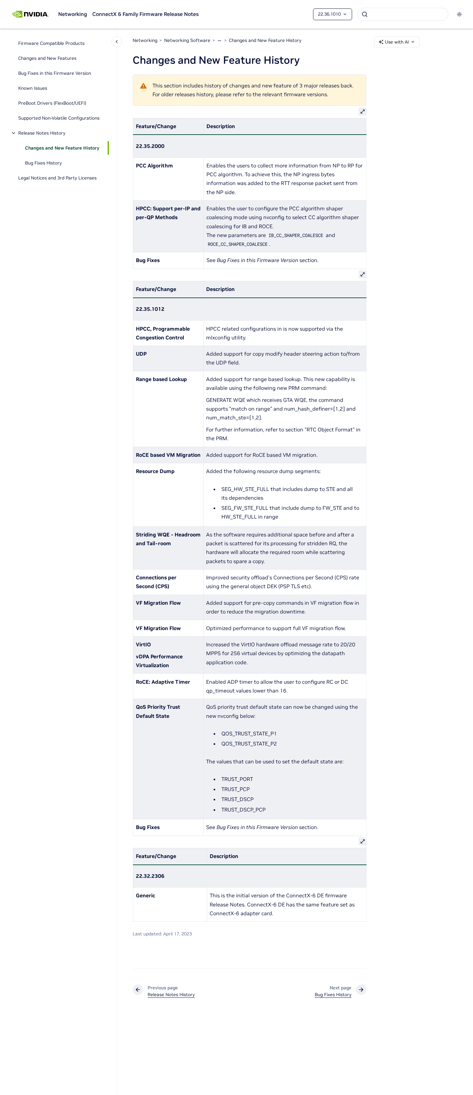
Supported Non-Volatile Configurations (58, 118)
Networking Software (187, 40)
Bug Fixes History (43, 163)
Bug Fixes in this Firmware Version (54, 73)
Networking (72, 14)
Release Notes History (41, 133)
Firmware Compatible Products (51, 43)
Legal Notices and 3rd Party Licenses (57, 178)
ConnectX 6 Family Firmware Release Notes (145, 14)
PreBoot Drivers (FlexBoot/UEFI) (52, 103)
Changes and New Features (47, 58)
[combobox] (403, 14)
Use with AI (397, 42)
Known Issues (32, 88)
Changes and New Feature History (62, 148)
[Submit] (365, 14)
